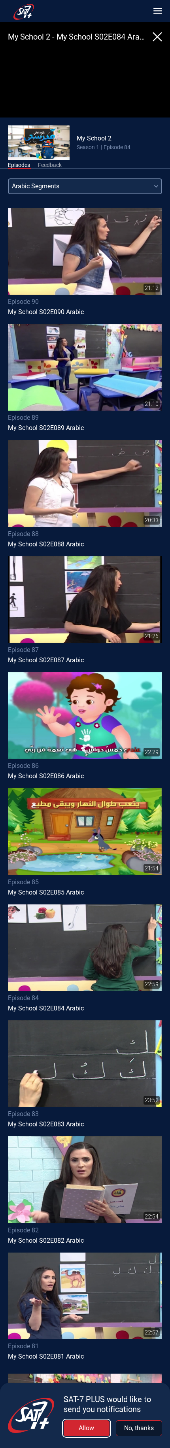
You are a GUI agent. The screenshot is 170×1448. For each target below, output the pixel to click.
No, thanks (139, 1428)
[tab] (19, 165)
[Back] (157, 37)
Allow (86, 1428)
